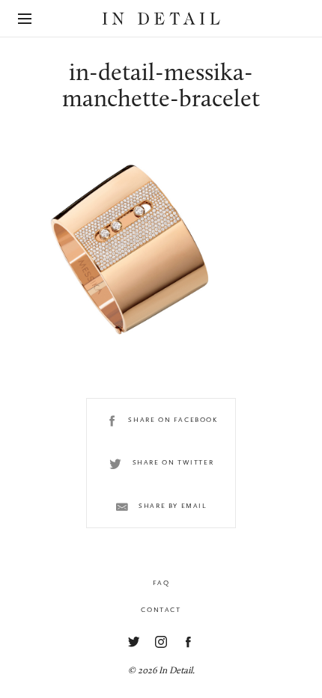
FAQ (161, 583)
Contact (160, 609)
